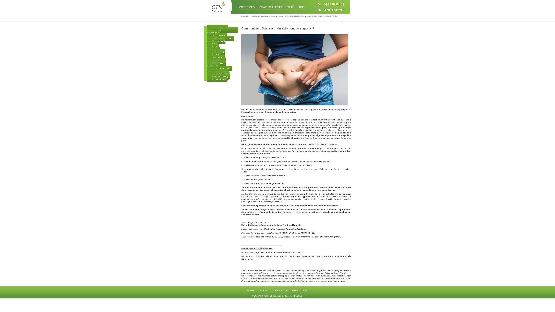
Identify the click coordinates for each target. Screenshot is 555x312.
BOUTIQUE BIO (219, 79)
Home (250, 290)
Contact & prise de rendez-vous (290, 290)
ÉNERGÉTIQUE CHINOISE (216, 42)
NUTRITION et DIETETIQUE (222, 31)
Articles (263, 290)
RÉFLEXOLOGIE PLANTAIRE (216, 64)
